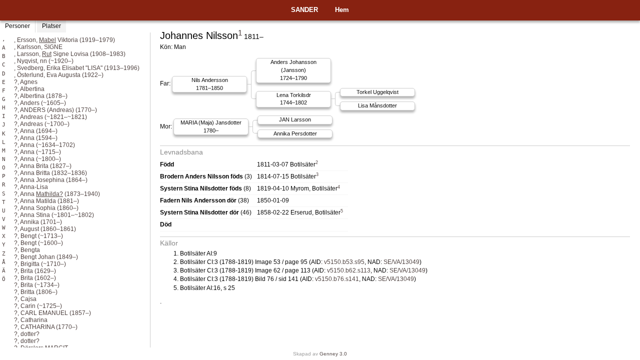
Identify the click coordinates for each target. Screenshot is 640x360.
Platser (51, 26)
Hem (342, 10)
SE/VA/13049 (402, 262)
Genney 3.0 (333, 353)
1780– (211, 127)
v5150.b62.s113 (348, 270)
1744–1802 (293, 99)
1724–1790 (293, 69)
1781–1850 (210, 84)
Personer (17, 26)
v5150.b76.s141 (337, 279)
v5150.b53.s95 (344, 262)
